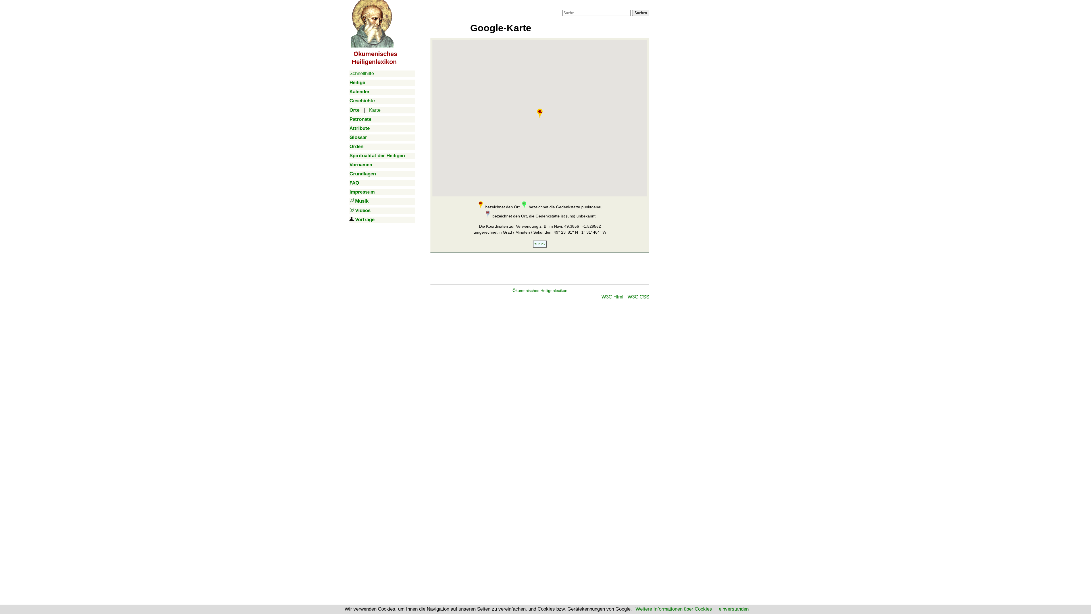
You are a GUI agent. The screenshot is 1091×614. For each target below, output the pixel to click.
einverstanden (734, 609)
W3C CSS (638, 297)
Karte (374, 110)
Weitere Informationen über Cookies (674, 609)
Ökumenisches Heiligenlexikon (540, 290)
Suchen (640, 13)
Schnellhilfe (361, 73)
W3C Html (612, 297)
